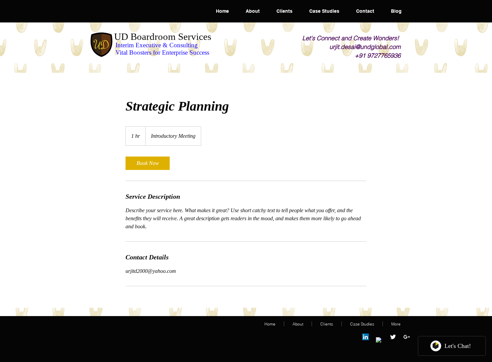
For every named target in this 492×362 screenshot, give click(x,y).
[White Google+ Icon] (406, 337)
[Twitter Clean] (393, 337)
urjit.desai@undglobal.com (365, 47)
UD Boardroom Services (162, 36)
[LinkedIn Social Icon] (365, 337)
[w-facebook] (379, 340)
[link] (148, 163)
